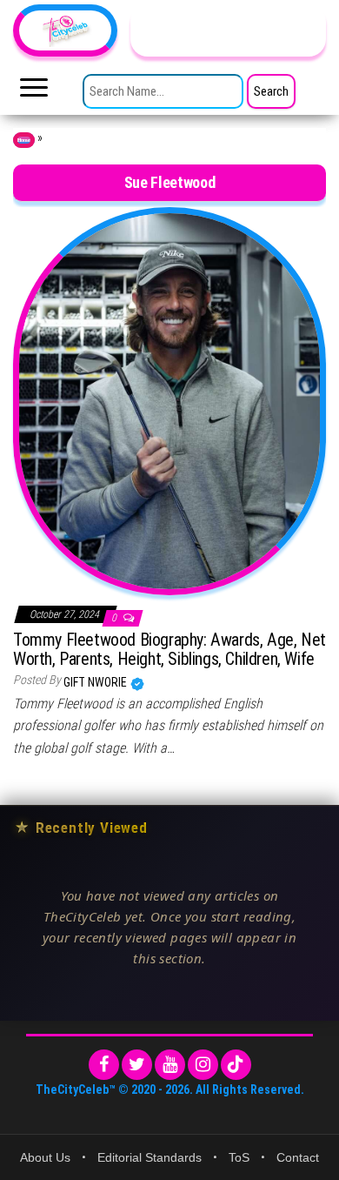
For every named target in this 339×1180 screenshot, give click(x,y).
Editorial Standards (149, 1157)
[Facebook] (104, 1064)
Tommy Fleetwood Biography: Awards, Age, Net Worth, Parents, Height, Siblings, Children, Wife (169, 649)
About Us (45, 1157)
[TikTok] (236, 1064)
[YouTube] (170, 1064)
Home (23, 140)
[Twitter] (137, 1064)
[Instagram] (203, 1064)
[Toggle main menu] (34, 92)
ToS (239, 1157)
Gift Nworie (96, 682)
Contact (297, 1157)
